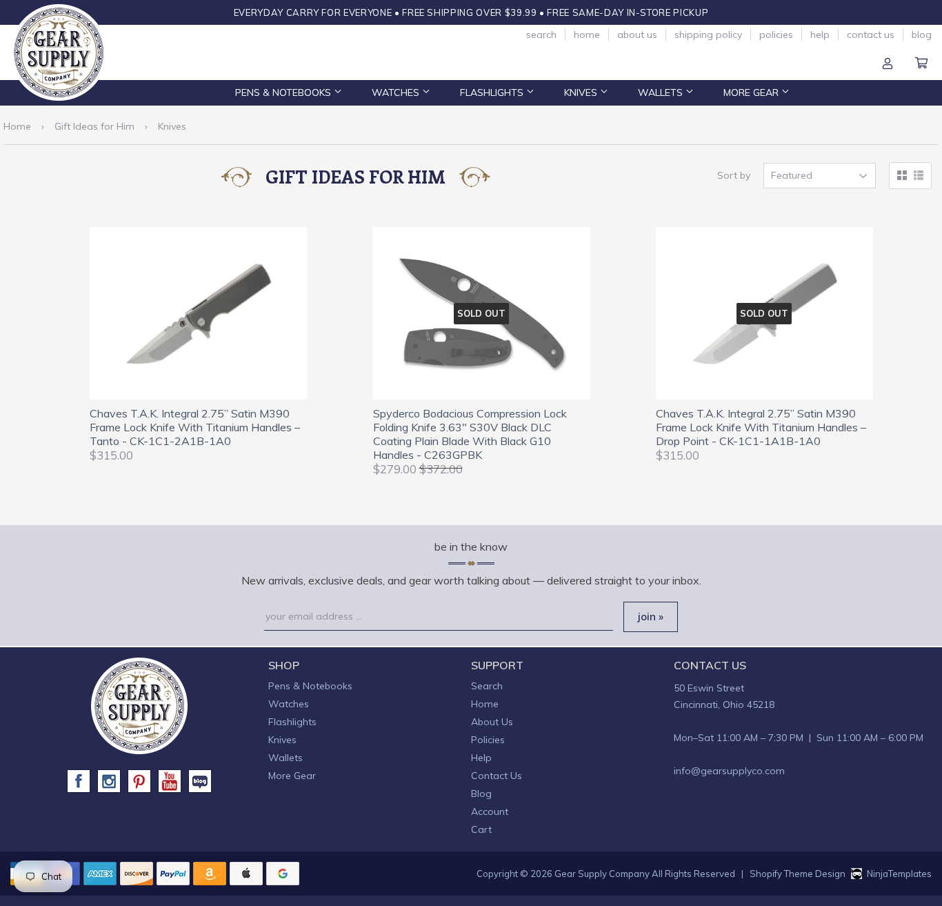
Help (820, 34)
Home (587, 34)
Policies (776, 34)
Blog (922, 34)
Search (541, 34)
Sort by (733, 175)
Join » (650, 616)
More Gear (752, 92)
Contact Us (870, 34)
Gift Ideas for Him (94, 126)
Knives (582, 92)
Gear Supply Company (602, 873)
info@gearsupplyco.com (729, 771)
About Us (637, 34)
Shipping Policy (708, 34)
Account (887, 64)
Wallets (661, 92)
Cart (921, 64)
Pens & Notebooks (284, 92)
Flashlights (493, 92)
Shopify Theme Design (797, 873)
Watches (397, 92)
